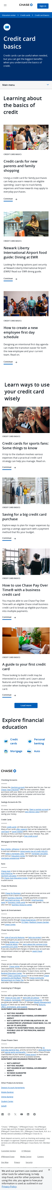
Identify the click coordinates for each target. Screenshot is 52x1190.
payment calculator (9, 875)
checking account (18, 787)
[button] (49, 1170)
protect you (14, 942)
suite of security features (15, 937)
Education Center (18, 856)
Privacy (17, 1162)
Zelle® (3, 1106)
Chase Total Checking (10, 789)
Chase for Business (13, 893)
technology (16, 1000)
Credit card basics (42, 15)
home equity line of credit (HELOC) (34, 851)
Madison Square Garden (39, 922)
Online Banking (7, 1097)
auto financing (7, 873)
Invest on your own (12, 997)
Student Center (7, 1101)
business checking (15, 898)
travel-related (17, 831)
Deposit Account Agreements (13, 1087)
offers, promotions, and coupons (14, 1007)
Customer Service (8, 1151)
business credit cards (16, 902)
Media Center (25, 1156)
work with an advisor (31, 997)
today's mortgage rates (14, 853)
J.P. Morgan (26, 1151)
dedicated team (44, 1050)
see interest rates (32, 812)
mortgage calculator (39, 853)
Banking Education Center (11, 973)
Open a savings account (38, 809)
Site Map (4, 1162)
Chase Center (10, 924)
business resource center (22, 904)
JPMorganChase (7, 1156)
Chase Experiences (28, 920)
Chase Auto (5, 871)
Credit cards (25, 15)
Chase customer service (17, 975)
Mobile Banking (7, 1092)
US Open (24, 922)
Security (29, 1162)
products (7, 1000)
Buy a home (6, 849)
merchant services (12, 900)
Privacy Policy (9, 1186)
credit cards (11, 827)
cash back (5, 831)
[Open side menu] (5, 5)
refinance (15, 849)
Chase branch (30, 1054)
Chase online (14, 966)
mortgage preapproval (10, 858)
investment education (33, 1000)
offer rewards (21, 829)
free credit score (30, 836)
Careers (40, 1156)
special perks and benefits (15, 1052)
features (42, 1004)
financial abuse (11, 944)
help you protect (34, 937)
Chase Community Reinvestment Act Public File (22, 979)
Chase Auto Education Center (16, 878)
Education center (9, 15)
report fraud (37, 951)
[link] (26, 705)
